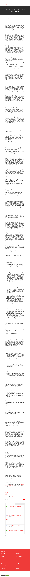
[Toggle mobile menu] (28, 4)
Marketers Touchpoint (17, 478)
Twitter (6, 493)
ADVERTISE (3, 553)
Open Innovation (18, 554)
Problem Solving (3, 563)
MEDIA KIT (3, 554)
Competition (17, 568)
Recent (19, 504)
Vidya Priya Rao (8, 479)
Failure (17, 565)
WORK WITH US (3, 551)
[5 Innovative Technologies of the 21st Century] (7, 525)
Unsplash (12, 496)
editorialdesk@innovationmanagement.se (15, 0)
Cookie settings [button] (3, 575)
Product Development (4, 565)
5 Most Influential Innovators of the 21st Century (16, 530)
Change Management (19, 563)
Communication (18, 553)
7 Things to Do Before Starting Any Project (15, 506)
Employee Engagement (19, 556)
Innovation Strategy (18, 551)
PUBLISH (2, 556)
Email (6, 494)
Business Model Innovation (19, 566)
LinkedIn (6, 492)
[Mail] (9, 541)
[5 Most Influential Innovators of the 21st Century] (7, 530)
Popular (10, 504)
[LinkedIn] (8, 541)
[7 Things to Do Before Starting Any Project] (7, 506)
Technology (3, 568)
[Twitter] (5, 541)
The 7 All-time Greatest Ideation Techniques (15, 515)
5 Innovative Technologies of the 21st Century (15, 525)
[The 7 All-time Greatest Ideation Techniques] (7, 515)
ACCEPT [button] (8, 575)
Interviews (2, 566)
